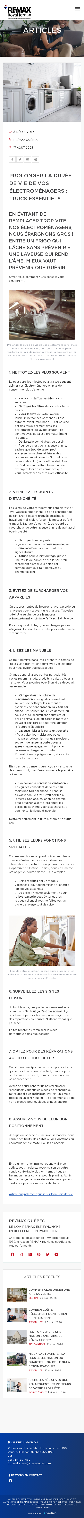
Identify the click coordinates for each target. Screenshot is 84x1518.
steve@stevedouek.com (35, 1463)
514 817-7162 (22, 1460)
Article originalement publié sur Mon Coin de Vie (41, 1194)
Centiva (50, 1513)
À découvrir (23, 132)
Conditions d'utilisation (47, 1505)
